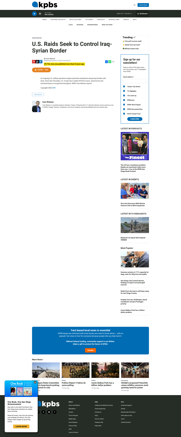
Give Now (143, 5)
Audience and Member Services (104, 405)
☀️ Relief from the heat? (131, 45)
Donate (90, 350)
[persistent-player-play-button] (34, 13)
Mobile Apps (72, 419)
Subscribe (134, 119)
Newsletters (72, 408)
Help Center (98, 425)
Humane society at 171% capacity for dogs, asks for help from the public (135, 273)
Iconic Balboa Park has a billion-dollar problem (133, 311)
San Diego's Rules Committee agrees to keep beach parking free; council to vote (45, 385)
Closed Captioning (100, 408)
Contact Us (98, 412)
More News (37, 359)
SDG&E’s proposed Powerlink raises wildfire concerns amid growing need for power (134, 385)
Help (135, 19)
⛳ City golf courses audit (132, 41)
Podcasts (101, 19)
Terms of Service (73, 432)
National (80, 25)
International (92, 25)
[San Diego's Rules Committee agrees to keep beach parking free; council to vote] (46, 370)
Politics (64, 380)
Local (71, 25)
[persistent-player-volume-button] (40, 14)
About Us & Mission (74, 405)
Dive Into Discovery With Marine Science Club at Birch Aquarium (133, 204)
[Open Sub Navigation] (48, 19)
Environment (124, 380)
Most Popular (127, 248)
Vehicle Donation (126, 422)
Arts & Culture (75, 19)
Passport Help (99, 422)
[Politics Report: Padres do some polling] (76, 370)
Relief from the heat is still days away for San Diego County (135, 292)
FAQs (96, 415)
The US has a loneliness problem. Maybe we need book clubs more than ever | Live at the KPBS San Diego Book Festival (133, 168)
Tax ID (123, 419)
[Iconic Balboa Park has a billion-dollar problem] (105, 370)
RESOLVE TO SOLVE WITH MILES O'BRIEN (133, 239)
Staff (70, 429)
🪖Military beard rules (131, 49)
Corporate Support (126, 405)
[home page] (44, 5)
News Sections (107, 25)
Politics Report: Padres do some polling (74, 384)
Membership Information (128, 412)
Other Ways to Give (126, 415)
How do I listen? (99, 419)
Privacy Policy (73, 425)
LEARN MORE (21, 426)
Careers (71, 412)
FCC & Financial (73, 415)
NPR (54, 88)
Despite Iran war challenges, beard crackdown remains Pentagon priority (134, 302)
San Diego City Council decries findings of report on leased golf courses (133, 283)
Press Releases (73, 422)
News (44, 19)
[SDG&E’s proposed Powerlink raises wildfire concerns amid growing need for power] (135, 370)
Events (126, 19)
